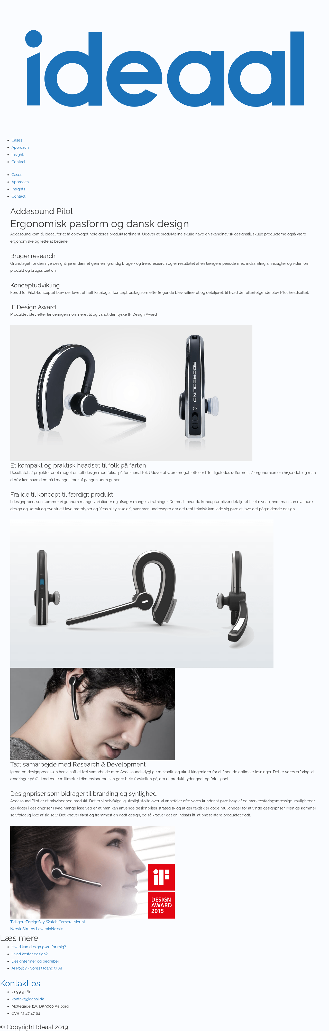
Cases (17, 140)
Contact (18, 162)
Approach (20, 147)
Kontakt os (20, 983)
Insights (18, 154)
